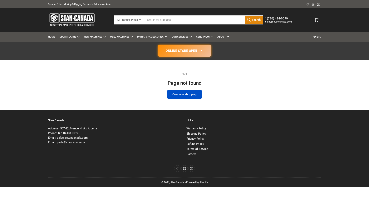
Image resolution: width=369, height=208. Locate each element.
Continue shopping (184, 94)
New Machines (93, 36)
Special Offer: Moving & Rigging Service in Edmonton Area (79, 4)
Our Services (180, 36)
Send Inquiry (204, 36)
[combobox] (203, 19)
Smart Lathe (68, 36)
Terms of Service (197, 149)
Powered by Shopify (197, 182)
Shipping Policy (196, 133)
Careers (191, 154)
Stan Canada (177, 182)
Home (51, 36)
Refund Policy (195, 144)
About (221, 36)
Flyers (317, 36)
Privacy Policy (195, 138)
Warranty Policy (196, 128)
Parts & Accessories (150, 36)
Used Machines (119, 36)
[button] (184, 51)
